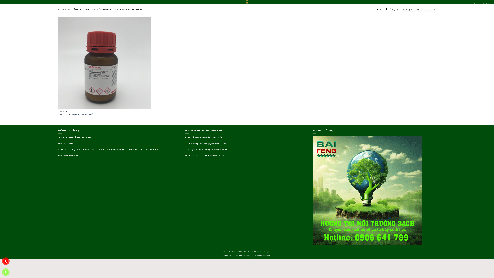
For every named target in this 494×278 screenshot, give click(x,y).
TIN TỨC (37, 5)
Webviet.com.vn (263, 255)
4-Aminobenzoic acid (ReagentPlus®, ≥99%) (75, 114)
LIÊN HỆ (29, 5)
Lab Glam (238, 255)
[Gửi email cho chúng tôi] (490, 5)
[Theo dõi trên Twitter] (485, 5)
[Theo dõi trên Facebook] (476, 5)
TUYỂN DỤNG (48, 5)
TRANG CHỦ (7, 5)
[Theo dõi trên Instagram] (480, 5)
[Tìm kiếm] (57, 4)
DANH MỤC (18, 5)
